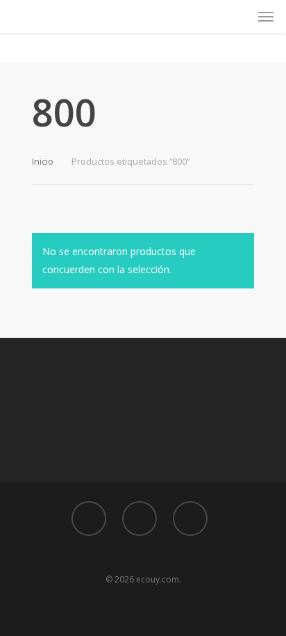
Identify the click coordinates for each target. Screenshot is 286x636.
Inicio (42, 161)
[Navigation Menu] (266, 17)
